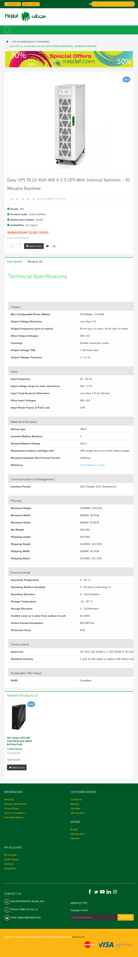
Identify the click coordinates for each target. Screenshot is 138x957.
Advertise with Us (13, 817)
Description (14, 261)
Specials (75, 838)
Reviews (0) (35, 261)
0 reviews (42, 198)
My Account (10, 854)
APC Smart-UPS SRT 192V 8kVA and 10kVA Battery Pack (19, 741)
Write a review (57, 198)
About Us (9, 799)
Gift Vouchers (78, 812)
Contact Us (76, 799)
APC (22, 209)
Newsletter (10, 868)
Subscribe (125, 917)
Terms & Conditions (14, 812)
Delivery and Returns (15, 804)
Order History (11, 859)
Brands (74, 829)
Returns (75, 804)
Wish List (9, 863)
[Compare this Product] (54, 246)
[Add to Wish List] (47, 246)
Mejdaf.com (78, 937)
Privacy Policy (11, 808)
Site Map (75, 808)
